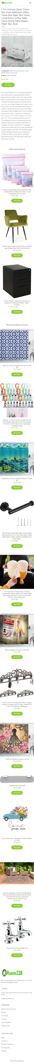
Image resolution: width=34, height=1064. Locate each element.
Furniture (4, 1019)
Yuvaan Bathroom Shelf (17, 786)
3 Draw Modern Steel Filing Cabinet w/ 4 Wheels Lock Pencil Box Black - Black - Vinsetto (17, 303)
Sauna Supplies (6, 1022)
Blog (2, 1037)
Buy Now (8, 85)
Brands (3, 1012)
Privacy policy (5, 1047)
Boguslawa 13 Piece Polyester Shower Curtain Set (17, 479)
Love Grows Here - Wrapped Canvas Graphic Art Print (17, 839)
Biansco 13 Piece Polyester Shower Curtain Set (17, 366)
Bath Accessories (11, 73)
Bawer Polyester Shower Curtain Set (17, 650)
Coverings (4, 1016)
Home (3, 27)
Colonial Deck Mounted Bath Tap (17, 948)
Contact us (4, 1041)
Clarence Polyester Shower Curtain (17, 759)
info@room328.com (7, 998)
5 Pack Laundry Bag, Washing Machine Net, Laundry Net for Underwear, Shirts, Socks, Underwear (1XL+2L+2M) (17, 192)
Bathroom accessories (17, 71)
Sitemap (4, 1051)
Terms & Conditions (7, 1044)
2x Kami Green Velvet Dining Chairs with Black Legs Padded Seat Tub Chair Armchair (17, 247)
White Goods (5, 1026)
